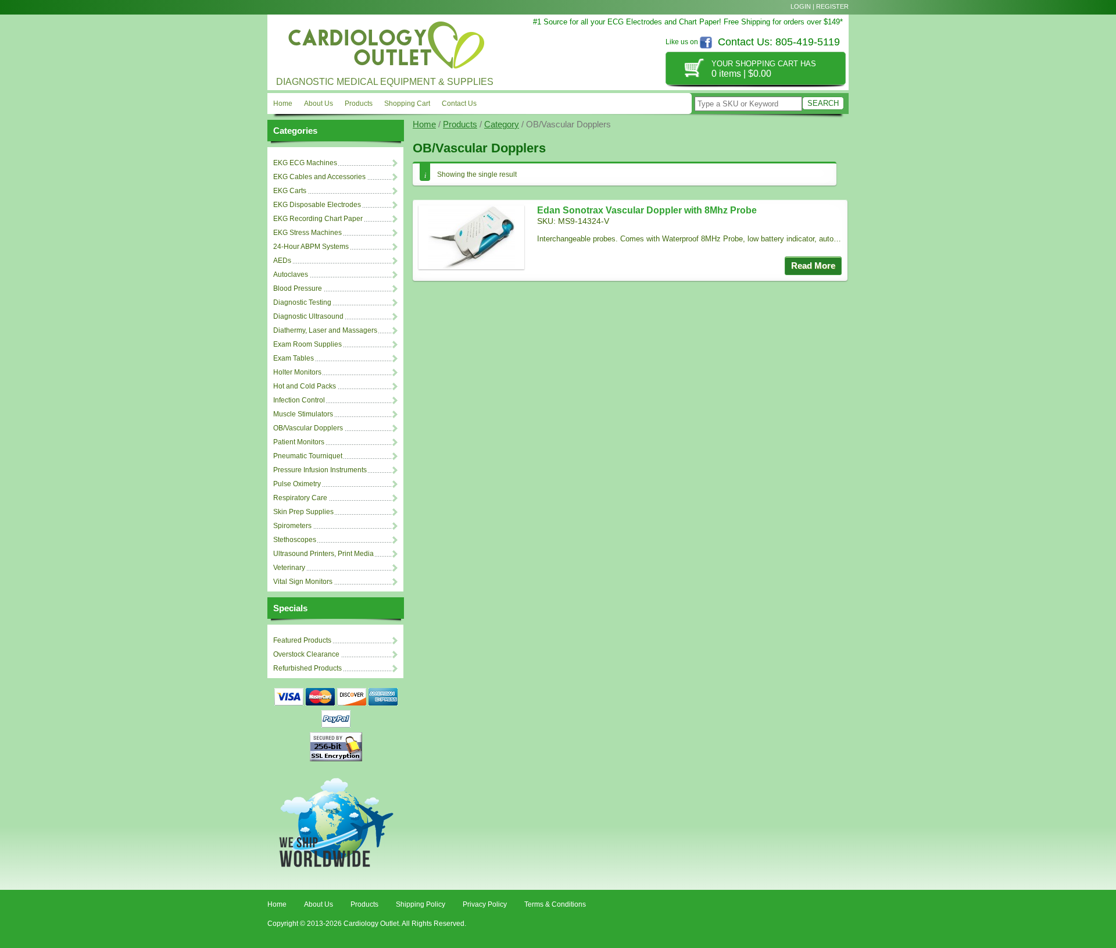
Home (282, 103)
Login (801, 6)
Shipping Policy (420, 904)
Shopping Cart (407, 103)
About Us (318, 103)
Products (359, 103)
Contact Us (459, 103)
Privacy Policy (485, 904)
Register (832, 6)
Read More (813, 265)
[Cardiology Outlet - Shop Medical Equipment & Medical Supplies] (383, 43)
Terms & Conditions (555, 904)
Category (501, 124)
